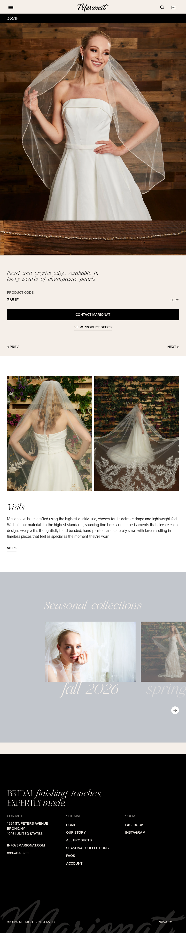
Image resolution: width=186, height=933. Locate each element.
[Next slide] (175, 710)
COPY (174, 300)
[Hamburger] (10, 7)
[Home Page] (93, 7)
